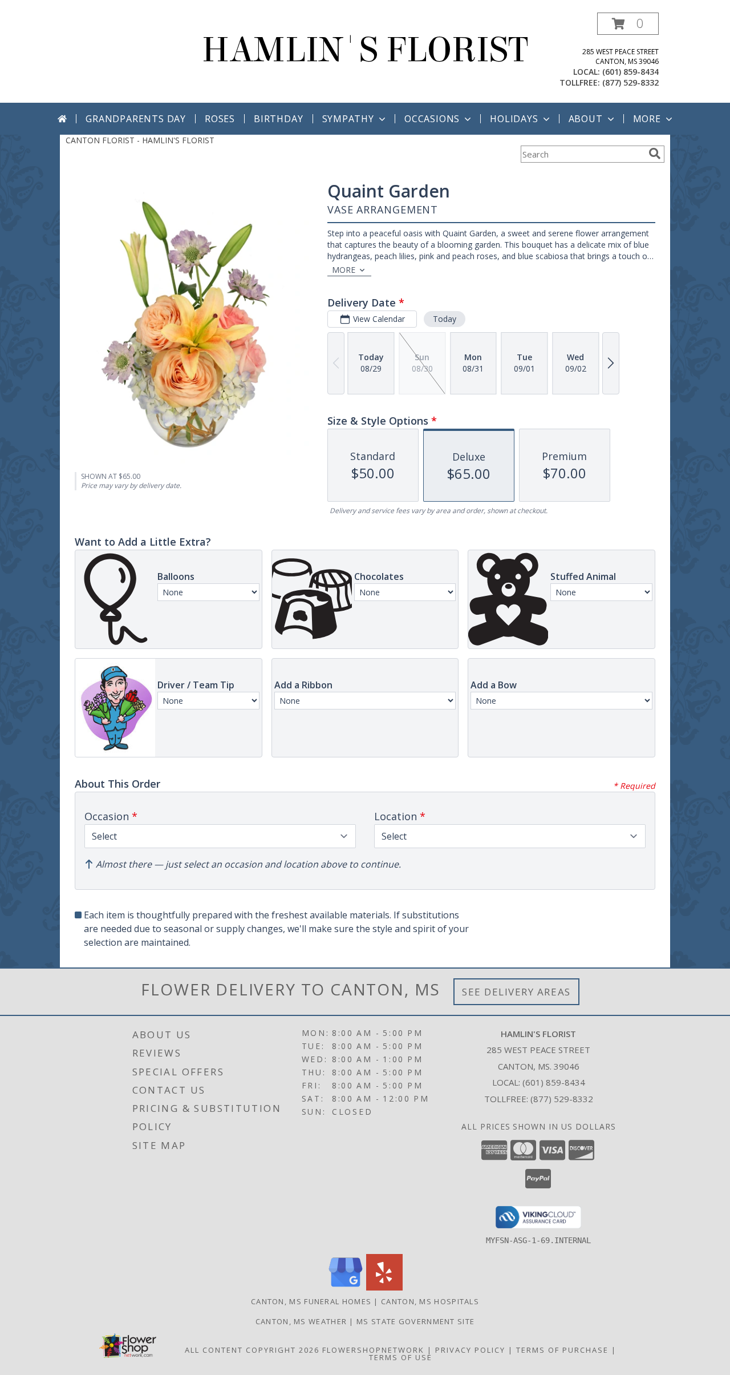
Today (444, 318)
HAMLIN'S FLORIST (365, 50)
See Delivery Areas (516, 991)
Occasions (432, 118)
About (586, 118)
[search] (655, 153)
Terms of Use (400, 1357)
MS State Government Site (415, 1321)
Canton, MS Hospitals (430, 1301)
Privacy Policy (470, 1350)
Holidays (514, 118)
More (647, 118)
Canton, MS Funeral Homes (311, 1301)
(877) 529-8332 (630, 82)
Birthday (278, 118)
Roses (220, 118)
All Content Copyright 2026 (252, 1350)
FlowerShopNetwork (373, 1350)
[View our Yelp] (384, 1287)
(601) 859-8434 (630, 71)
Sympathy (348, 118)
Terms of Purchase (562, 1350)
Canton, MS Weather (301, 1321)
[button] (628, 24)
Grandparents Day (136, 118)
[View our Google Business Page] (345, 1287)
